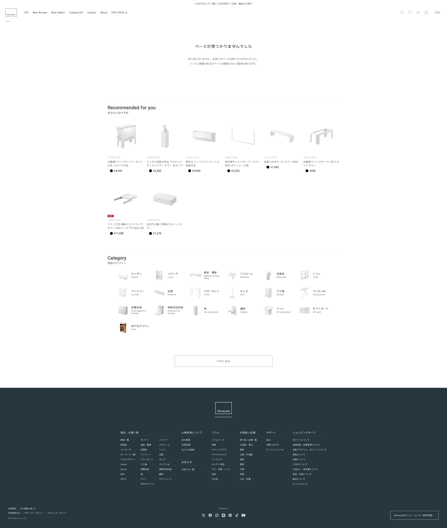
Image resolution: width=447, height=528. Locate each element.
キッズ (162, 459)
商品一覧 (124, 440)
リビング (163, 440)
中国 (242, 469)
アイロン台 (164, 464)
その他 (215, 479)
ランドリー (146, 454)
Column (91, 12)
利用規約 (12, 509)
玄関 (161, 454)
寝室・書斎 (146, 444)
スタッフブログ (219, 449)
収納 (214, 474)
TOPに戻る (223, 361)
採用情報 (186, 444)
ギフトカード (165, 479)
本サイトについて (301, 440)
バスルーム (164, 444)
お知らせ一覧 (188, 469)
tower (123, 464)
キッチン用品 (218, 464)
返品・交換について (302, 474)
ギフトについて (300, 484)
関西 (242, 464)
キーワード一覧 (127, 454)
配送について (299, 479)
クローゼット (147, 459)
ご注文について (300, 464)
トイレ (162, 449)
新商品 (123, 444)
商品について (299, 454)
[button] (402, 12)
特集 (214, 444)
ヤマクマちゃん (219, 454)
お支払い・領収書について (305, 469)
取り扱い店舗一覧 (248, 440)
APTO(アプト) (147, 484)
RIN (122, 474)
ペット (144, 479)
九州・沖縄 (245, 479)
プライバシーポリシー (34, 513)
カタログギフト (127, 459)
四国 (242, 474)
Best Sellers (58, 12)
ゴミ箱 (144, 464)
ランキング (125, 449)
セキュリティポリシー (57, 513)
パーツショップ (273, 449)
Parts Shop (118, 12)
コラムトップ (218, 440)
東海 (242, 459)
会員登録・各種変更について (306, 444)
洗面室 (144, 449)
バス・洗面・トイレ (221, 469)
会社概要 (186, 440)
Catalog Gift (76, 12)
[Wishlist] (410, 12)
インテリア (217, 459)
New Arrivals (40, 12)
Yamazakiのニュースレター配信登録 (413, 515)
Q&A (268, 440)
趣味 (161, 474)
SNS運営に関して (28, 509)
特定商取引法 (14, 513)
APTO (123, 479)
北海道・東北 (246, 444)
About (103, 12)
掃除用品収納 (165, 469)
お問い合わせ (272, 444)
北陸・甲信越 (246, 454)
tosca (123, 469)
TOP (26, 12)
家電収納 (145, 469)
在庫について (299, 459)
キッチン (145, 440)
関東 (242, 449)
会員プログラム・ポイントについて (310, 449)
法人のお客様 (188, 449)
